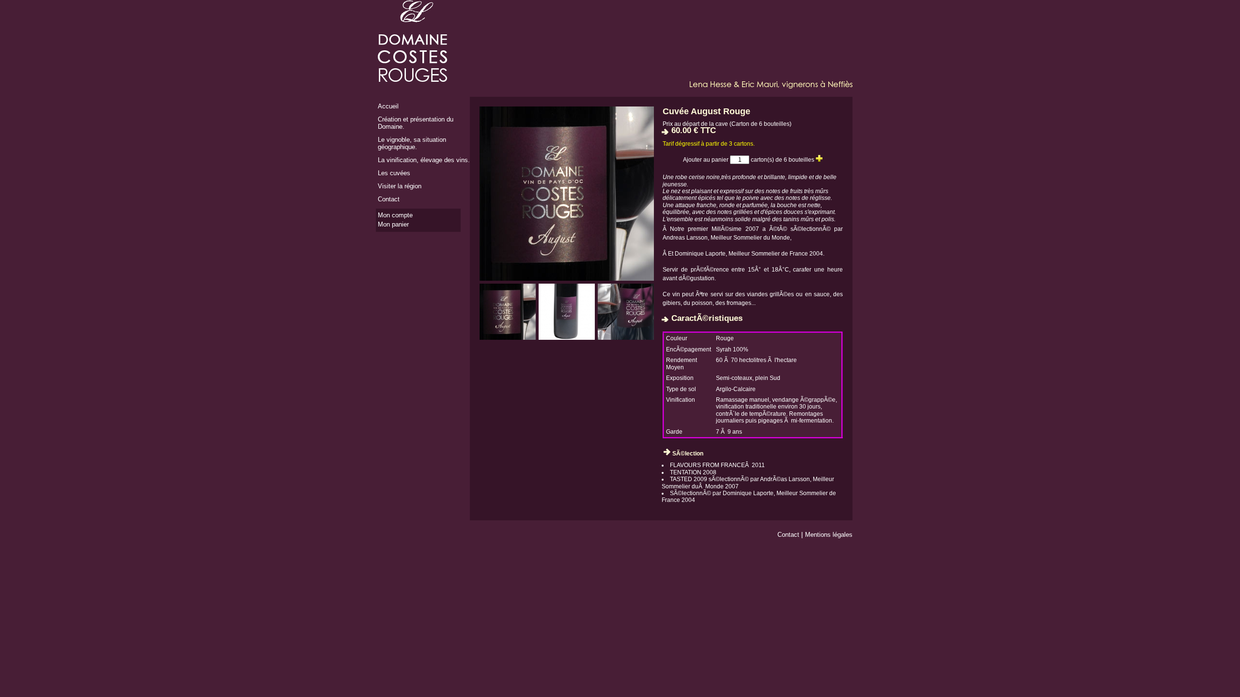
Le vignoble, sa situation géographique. (412, 143)
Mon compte (395, 215)
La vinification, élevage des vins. (424, 160)
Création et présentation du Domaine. (415, 123)
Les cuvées (394, 173)
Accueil (388, 106)
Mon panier (393, 224)
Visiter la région (399, 186)
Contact (389, 199)
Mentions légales (828, 534)
